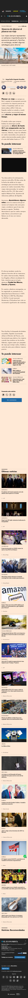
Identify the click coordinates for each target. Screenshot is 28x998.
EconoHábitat (5, 715)
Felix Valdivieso (5, 752)
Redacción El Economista (7, 724)
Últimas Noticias (5, 21)
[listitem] (4, 87)
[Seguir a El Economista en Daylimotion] (24, 977)
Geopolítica (4, 489)
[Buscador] (4, 16)
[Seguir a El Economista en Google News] (10, 980)
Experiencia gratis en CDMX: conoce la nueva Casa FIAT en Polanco (12, 549)
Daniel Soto (5, 611)
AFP (3, 667)
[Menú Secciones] (1, 16)
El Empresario (20, 944)
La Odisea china (6, 746)
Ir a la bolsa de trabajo (20, 957)
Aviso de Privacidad (13, 948)
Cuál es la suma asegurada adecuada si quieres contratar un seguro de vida (19, 363)
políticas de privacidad (17, 971)
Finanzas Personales (7, 26)
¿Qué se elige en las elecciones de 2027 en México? (13, 831)
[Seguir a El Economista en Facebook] (3, 977)
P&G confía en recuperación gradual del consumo (19, 372)
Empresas (15, 368)
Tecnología (4, 574)
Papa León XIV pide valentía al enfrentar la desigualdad (14, 520)
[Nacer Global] (22, 953)
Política (3, 828)
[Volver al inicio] (14, 941)
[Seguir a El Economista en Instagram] (21, 977)
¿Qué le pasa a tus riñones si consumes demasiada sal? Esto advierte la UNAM (12, 916)
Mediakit (9, 947)
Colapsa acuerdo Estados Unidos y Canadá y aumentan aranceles (14, 803)
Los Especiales (5, 546)
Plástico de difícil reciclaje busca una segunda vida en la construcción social (12, 718)
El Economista (13, 944)
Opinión (3, 744)
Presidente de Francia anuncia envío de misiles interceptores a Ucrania (12, 492)
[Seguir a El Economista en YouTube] (14, 977)
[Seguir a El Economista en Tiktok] (17, 980)
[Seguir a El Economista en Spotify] (17, 977)
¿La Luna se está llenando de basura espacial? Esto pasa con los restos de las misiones (12, 776)
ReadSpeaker (13, 88)
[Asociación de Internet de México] (18, 994)
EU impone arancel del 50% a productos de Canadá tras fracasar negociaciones (13, 859)
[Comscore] (11, 994)
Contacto (12, 949)
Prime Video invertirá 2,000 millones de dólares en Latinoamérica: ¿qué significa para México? (13, 606)
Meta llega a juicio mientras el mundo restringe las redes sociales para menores (13, 577)
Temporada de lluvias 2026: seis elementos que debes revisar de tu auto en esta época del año (13, 634)
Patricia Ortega (5, 554)
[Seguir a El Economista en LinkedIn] (10, 977)
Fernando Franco (6, 639)
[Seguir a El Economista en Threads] (14, 980)
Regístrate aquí (5, 968)
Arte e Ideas (4, 772)
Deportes (4, 885)
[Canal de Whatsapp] (25, 856)
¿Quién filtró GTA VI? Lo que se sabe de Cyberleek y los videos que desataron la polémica (12, 691)
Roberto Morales (6, 808)
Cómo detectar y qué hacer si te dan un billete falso (19, 380)
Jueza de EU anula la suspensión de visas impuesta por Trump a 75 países (13, 662)
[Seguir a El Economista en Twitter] (7, 977)
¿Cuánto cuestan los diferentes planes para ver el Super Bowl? (19, 152)
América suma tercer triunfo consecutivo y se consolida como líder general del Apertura (14, 888)
